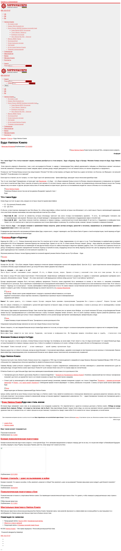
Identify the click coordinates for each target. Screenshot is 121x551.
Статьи (9, 138)
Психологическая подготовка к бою (19, 491)
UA (5, 14)
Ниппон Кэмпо (11, 529)
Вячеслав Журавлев (8, 146)
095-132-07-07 (5, 10)
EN (5, 16)
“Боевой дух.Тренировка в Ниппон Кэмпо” (69, 375)
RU (5, 18)
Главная (3, 138)
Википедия (42, 181)
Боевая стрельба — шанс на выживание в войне (25, 478)
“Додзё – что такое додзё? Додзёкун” (26, 382)
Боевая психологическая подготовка (19, 439)
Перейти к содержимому (9, 2)
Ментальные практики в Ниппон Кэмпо (21, 507)
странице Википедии (63, 288)
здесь (77, 417)
